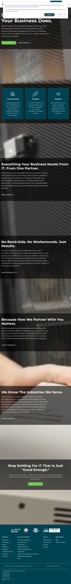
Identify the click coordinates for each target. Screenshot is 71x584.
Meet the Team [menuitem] (47, 540)
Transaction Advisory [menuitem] (7, 551)
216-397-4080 (56, 566)
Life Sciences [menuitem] (21, 551)
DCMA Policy (6, 575)
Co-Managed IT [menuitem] (6, 542)
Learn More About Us (8, 272)
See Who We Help (7, 418)
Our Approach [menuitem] (47, 542)
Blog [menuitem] (57, 540)
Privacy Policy (6, 577)
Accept (49, 14)
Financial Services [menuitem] (22, 542)
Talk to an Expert (8, 42)
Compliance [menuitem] (5, 547)
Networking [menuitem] (5, 554)
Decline (60, 14)
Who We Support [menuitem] (24, 537)
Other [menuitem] (19, 558)
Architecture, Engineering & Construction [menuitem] (28, 554)
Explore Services (23, 43)
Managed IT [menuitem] (5, 540)
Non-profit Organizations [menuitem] (24, 540)
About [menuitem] (45, 537)
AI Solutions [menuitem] (5, 549)
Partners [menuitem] (45, 547)
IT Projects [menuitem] (5, 556)
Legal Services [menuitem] (21, 544)
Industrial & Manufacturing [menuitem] (24, 549)
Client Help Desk (55, 2)
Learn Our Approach (7, 345)
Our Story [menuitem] (45, 544)
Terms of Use (6, 572)
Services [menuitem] (5, 537)
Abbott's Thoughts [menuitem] (61, 542)
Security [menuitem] (4, 544)
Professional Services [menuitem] (23, 547)
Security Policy (6, 574)
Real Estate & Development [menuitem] (24, 556)
